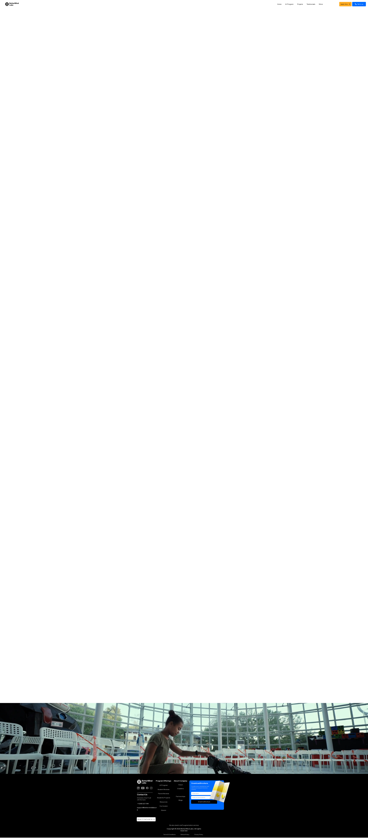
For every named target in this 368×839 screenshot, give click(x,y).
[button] (310, 4)
